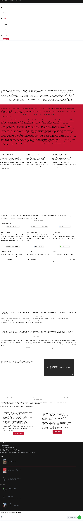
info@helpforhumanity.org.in (15, 0)
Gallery (5, 29)
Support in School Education (14, 478)
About (5, 24)
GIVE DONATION (57, 432)
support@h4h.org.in (30, 168)
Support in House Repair (13, 460)
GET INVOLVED (18, 433)
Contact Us (6, 35)
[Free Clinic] (4, 506)
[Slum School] (4, 498)
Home (5, 18)
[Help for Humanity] (7, 13)
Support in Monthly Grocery (14, 469)
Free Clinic (10, 504)
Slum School (11, 496)
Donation (5, 39)
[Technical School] (4, 490)
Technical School (12, 488)
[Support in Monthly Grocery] (4, 471)
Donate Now (21, 166)
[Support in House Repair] (4, 462)
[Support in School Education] (4, 480)
